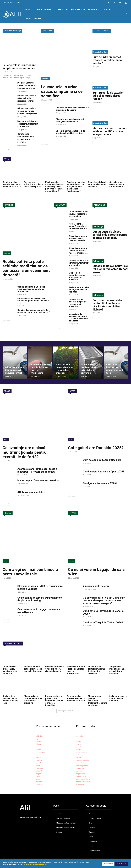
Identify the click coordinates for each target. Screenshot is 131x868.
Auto (90, 814)
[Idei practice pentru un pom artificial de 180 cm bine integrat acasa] (110, 116)
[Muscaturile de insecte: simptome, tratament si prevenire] (60, 303)
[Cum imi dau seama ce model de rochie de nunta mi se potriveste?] (9, 313)
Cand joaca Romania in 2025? (100, 483)
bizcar (38, 765)
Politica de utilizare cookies (65, 827)
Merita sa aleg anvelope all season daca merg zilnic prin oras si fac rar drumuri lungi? (54, 186)
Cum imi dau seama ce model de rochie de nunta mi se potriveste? (33, 311)
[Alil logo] (13, 14)
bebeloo (39, 760)
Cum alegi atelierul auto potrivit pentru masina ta (97, 184)
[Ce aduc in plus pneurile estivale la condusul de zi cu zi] (12, 172)
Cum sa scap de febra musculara (102, 459)
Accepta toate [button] (121, 863)
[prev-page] (4, 149)
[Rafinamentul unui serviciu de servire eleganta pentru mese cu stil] (9, 301)
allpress (39, 741)
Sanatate (45, 78)
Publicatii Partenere (63, 818)
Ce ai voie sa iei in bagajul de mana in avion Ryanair (39, 611)
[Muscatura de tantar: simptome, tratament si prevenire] (9, 124)
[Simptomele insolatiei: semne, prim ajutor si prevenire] (9, 137)
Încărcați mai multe (65, 711)
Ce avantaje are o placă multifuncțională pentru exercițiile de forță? (24, 452)
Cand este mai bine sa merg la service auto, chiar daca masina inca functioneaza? (76, 186)
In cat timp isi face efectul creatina (38, 480)
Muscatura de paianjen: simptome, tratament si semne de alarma (78, 317)
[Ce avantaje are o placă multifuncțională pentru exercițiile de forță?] (33, 420)
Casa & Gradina (100, 52)
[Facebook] (108, 2)
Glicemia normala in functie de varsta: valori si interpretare (27, 111)
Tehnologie (98, 226)
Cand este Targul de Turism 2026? (103, 622)
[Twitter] (114, 2)
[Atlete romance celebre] (9, 495)
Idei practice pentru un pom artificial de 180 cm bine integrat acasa (109, 131)
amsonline (39, 747)
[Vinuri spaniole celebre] (74, 589)
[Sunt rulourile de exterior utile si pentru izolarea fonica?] (110, 81)
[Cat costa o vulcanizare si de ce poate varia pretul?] (33, 172)
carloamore (80, 755)
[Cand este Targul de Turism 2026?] (74, 625)
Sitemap (59, 832)
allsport (39, 744)
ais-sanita (79, 736)
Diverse (91, 823)
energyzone (80, 784)
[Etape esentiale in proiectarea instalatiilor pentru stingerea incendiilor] (54, 686)
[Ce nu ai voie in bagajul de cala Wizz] (98, 542)
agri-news (39, 739)
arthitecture (40, 752)
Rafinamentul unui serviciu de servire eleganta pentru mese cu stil (33, 300)
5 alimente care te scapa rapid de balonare (118, 698)
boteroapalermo (82, 752)
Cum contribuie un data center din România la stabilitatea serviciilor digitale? (107, 305)
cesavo (78, 757)
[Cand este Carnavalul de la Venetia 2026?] (74, 614)
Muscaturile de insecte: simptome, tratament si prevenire (78, 303)
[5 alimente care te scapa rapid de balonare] (118, 686)
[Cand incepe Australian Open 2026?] (74, 474)
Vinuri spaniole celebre (96, 586)
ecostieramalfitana (83, 779)
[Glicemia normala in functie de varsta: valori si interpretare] (9, 111)
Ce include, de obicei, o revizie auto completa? (117, 184)
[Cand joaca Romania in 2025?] (74, 486)
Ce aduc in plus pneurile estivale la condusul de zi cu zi (12, 184)
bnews (38, 776)
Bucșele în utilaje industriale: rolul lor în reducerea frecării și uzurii (110, 269)
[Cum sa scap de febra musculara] (74, 463)
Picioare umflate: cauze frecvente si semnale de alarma (26, 85)
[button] (126, 14)
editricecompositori (83, 782)
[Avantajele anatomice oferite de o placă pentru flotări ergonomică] (9, 471)
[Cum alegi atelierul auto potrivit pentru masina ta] (97, 172)
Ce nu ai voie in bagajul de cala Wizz (96, 571)
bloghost (39, 774)
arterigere (80, 744)
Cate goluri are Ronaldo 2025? (96, 447)
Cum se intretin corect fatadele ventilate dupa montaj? (107, 60)
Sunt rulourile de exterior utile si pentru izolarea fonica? (108, 95)
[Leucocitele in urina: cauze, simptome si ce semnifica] (21, 49)
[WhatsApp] (125, 2)
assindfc (79, 747)
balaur (38, 757)
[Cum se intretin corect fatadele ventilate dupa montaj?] (110, 45)
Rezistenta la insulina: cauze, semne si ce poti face (79, 289)
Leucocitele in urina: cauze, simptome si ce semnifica (20, 67)
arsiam (78, 741)
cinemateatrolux (82, 763)
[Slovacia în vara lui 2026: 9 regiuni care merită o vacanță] (9, 589)
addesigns (39, 736)
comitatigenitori (82, 765)
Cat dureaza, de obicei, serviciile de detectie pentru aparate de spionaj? (110, 234)
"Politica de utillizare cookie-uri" (35, 865)
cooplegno (80, 768)
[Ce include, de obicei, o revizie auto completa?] (118, 172)
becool (38, 763)
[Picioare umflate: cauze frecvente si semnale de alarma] (9, 86)
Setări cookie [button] (108, 863)
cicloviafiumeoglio (82, 760)
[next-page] (8, 149)
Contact (59, 814)
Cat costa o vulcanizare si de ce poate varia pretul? (33, 184)
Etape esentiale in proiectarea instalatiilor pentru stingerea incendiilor (54, 700)
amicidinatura (81, 739)
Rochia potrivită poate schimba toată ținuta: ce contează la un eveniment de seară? (26, 268)
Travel (6, 561)
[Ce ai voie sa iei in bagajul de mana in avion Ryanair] (9, 612)
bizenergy (39, 768)
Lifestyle (7, 253)
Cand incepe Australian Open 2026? (103, 471)
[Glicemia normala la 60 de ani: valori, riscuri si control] (9, 98)
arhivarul (39, 749)
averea (38, 755)
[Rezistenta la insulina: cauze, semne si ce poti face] (60, 290)
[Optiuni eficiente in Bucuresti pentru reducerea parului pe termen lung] (9, 290)
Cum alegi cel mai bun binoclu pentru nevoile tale (30, 571)
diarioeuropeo (81, 776)
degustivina (80, 774)
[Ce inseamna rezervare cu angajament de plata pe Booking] (9, 600)
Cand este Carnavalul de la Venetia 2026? (103, 612)
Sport (6, 439)
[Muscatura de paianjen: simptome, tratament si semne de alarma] (60, 317)
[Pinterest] (120, 2)
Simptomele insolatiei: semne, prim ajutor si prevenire (77, 276)
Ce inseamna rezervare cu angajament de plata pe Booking (39, 599)
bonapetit (39, 779)
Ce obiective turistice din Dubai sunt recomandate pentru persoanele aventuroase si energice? (104, 600)
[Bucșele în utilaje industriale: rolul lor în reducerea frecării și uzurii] (110, 254)
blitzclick (39, 771)
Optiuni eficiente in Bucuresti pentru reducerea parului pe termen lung (31, 289)
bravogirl (39, 784)
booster (39, 782)
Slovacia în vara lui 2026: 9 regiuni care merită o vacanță (40, 587)
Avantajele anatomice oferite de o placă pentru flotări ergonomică (37, 470)
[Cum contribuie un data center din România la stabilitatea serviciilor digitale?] (110, 288)
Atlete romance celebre (31, 492)
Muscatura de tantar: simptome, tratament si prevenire (27, 124)
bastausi (79, 749)
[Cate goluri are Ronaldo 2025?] (98, 420)
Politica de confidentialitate (66, 823)
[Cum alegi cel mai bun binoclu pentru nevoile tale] (33, 542)
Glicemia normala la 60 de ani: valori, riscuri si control (26, 98)
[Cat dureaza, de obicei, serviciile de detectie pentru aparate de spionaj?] (110, 220)
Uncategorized (94, 850)
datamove (80, 771)
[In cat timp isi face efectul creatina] (9, 483)
